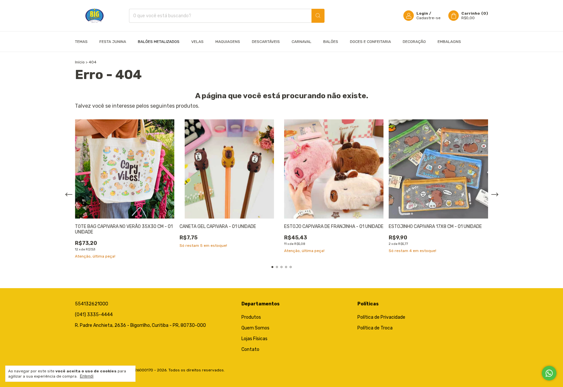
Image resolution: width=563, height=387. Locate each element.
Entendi (87, 376)
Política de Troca (375, 328)
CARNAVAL (301, 41)
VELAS (197, 41)
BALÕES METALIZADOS (159, 41)
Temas (81, 41)
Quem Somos (255, 328)
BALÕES (330, 41)
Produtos (251, 317)
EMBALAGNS (449, 41)
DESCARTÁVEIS (266, 41)
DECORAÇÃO (414, 41)
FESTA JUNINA (112, 41)
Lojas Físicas (254, 338)
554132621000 (91, 304)
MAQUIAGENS (227, 41)
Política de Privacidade (381, 317)
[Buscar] (318, 16)
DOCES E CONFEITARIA (370, 41)
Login (422, 13)
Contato (250, 349)
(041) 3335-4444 (94, 314)
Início (80, 62)
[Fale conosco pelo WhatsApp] (549, 373)
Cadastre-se (428, 18)
